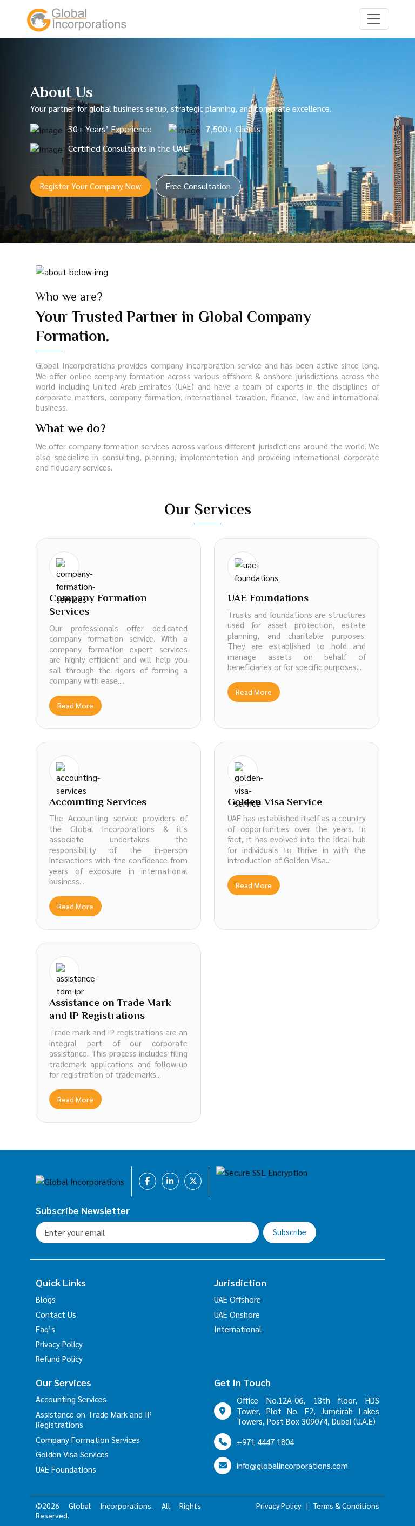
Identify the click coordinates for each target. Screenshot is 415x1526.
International (238, 1329)
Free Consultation (198, 186)
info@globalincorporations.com (292, 1465)
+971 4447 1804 (265, 1441)
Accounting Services (71, 1399)
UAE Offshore (237, 1299)
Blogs (46, 1299)
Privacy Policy (59, 1344)
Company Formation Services (88, 1439)
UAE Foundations (66, 1469)
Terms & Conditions (346, 1505)
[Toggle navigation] (374, 19)
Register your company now (90, 186)
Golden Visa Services (72, 1454)
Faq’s (45, 1329)
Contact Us (56, 1314)
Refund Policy (59, 1358)
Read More (75, 705)
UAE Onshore (237, 1314)
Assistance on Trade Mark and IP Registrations (94, 1419)
